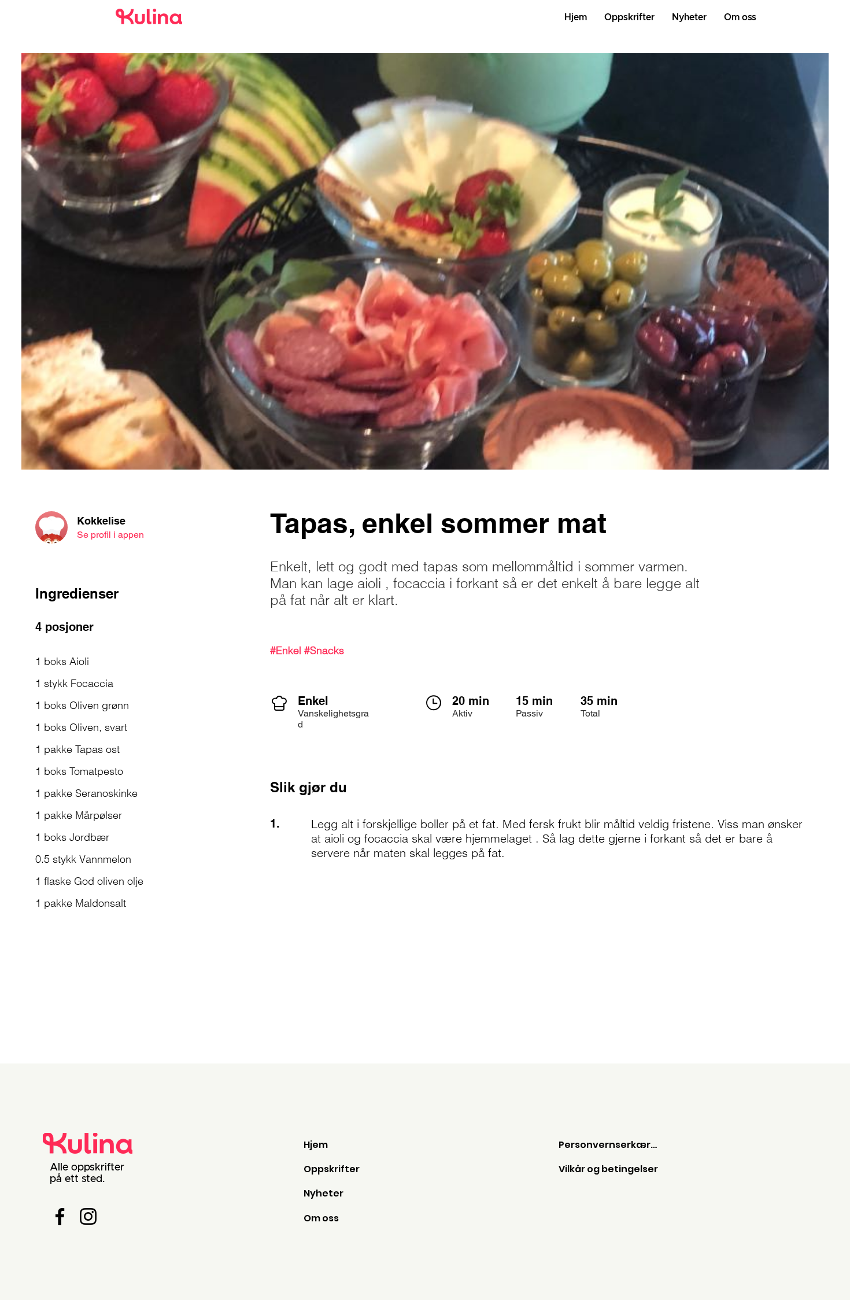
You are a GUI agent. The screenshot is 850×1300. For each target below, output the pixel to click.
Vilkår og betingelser (608, 1169)
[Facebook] (60, 1216)
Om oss (321, 1218)
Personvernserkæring (609, 1144)
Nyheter (323, 1193)
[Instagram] (88, 1216)
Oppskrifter (332, 1169)
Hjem (316, 1144)
